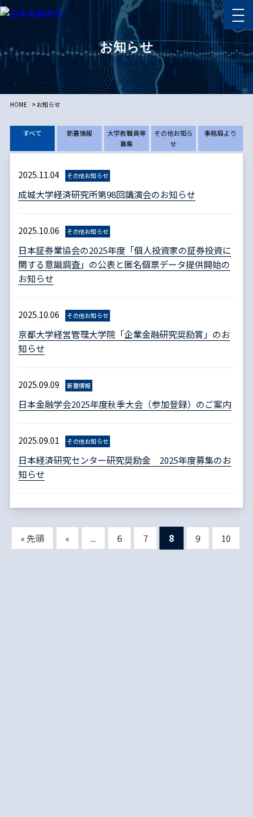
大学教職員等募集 (126, 138)
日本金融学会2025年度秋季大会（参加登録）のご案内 (124, 404)
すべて (32, 133)
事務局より (220, 133)
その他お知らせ (173, 138)
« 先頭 (32, 538)
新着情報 (79, 133)
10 (226, 538)
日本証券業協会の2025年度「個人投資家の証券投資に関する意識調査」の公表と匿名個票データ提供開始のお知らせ (124, 264)
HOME (18, 104)
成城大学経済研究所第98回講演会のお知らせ (106, 194)
